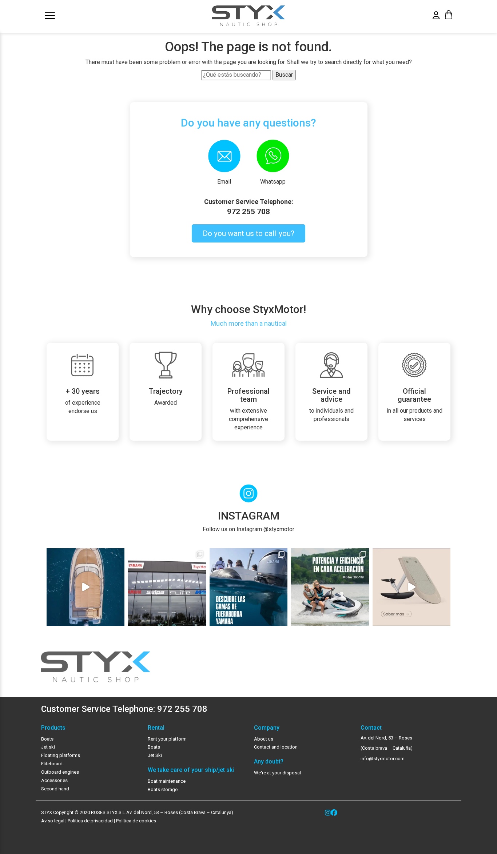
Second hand (55, 788)
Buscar (284, 74)
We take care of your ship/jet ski (191, 770)
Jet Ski (155, 755)
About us (263, 739)
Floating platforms (60, 755)
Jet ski (48, 747)
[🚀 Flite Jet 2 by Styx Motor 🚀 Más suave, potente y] (411, 587)
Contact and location (276, 747)
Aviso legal (52, 820)
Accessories (54, 780)
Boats (47, 739)
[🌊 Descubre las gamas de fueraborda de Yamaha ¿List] (248, 587)
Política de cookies (136, 820)
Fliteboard (52, 763)
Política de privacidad (90, 820)
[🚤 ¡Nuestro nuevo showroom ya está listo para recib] (167, 587)
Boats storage (163, 789)
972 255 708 (248, 211)
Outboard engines (60, 772)
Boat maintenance (167, 781)
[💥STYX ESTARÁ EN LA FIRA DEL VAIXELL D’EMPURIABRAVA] (85, 587)
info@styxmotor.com (383, 758)
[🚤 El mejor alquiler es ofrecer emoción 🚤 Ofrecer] (330, 587)
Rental (156, 728)
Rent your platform (167, 739)
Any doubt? (268, 761)
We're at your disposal (277, 772)
